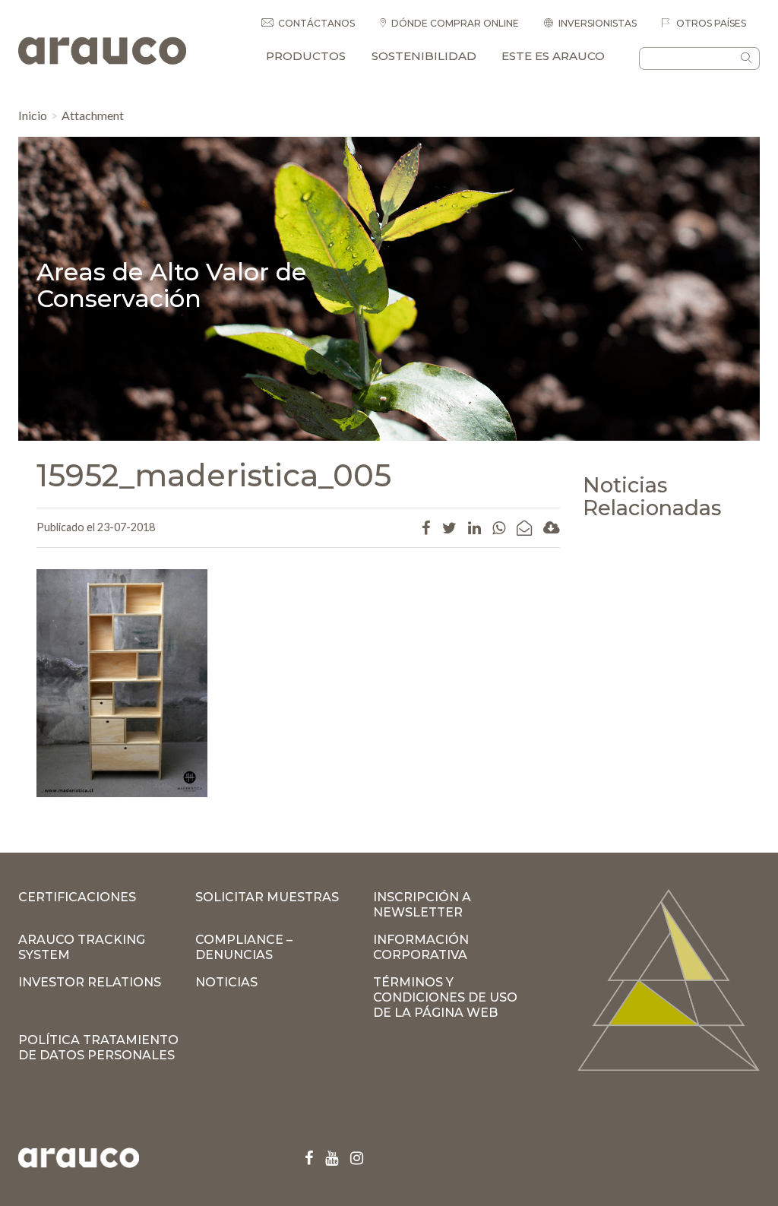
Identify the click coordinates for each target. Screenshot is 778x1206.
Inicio (32, 115)
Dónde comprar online (455, 23)
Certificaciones (77, 897)
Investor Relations (89, 982)
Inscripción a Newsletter (422, 905)
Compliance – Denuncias (244, 947)
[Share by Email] (524, 527)
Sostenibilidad (424, 56)
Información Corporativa (421, 947)
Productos (306, 56)
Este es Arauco (553, 56)
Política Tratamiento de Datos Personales (98, 1047)
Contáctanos (316, 23)
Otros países (710, 23)
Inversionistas (597, 23)
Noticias (226, 982)
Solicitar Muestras (267, 897)
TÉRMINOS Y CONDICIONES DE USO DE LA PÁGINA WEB (445, 997)
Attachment (93, 115)
